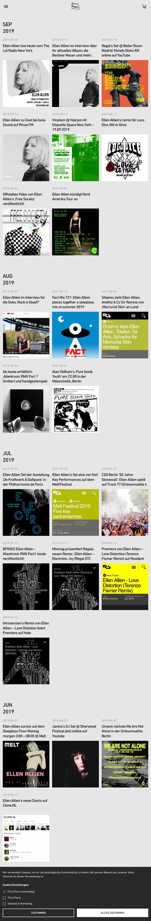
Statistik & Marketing (20, 903)
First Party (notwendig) (21, 891)
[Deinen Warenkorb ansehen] (142, 8)
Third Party (14, 898)
